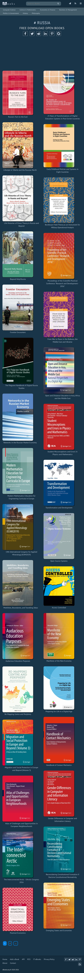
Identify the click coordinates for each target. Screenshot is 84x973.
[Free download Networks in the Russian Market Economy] (20, 417)
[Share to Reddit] (38, 35)
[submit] (58, 4)
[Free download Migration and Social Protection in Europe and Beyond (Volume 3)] (21, 743)
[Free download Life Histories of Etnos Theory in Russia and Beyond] (21, 198)
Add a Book (14, 959)
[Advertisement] (42, 53)
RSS (29, 959)
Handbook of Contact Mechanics (59, 765)
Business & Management (68, 10)
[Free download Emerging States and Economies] (59, 906)
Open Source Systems (59, 561)
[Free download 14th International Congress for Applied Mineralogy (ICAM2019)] (21, 527)
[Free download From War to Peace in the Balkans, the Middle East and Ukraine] (63, 314)
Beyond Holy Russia (18, 279)
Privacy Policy (49, 959)
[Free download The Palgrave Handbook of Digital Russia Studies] (21, 360)
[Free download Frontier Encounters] (17, 307)
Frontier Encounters (18, 332)
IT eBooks (37, 959)
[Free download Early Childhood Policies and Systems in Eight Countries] (63, 145)
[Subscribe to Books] (70, 3)
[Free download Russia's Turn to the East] (17, 93)
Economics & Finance (47, 10)
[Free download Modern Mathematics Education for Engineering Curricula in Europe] (21, 471)
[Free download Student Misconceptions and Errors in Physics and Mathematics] (63, 427)
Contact (13, 963)
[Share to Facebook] (25, 35)
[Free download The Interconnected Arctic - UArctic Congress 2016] (21, 855)
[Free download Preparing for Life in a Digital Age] (59, 688)
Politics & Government (11, 13)
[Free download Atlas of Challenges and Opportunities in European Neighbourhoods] (21, 799)
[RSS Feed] (75, 3)
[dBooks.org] (8, 5)
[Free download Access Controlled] (59, 586)
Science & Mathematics (28, 10)
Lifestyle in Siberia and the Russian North (20, 170)
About (4, 963)
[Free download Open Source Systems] (59, 536)
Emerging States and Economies (59, 930)
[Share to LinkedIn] (45, 35)
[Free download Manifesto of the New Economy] (59, 636)
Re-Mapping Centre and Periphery (18, 714)
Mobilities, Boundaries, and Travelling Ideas (20, 608)
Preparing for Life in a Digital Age (59, 711)
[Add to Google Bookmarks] (58, 35)
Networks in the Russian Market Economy (20, 442)
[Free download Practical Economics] (17, 909)
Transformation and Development (59, 507)
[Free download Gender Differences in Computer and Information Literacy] (63, 794)
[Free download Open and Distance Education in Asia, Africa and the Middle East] (63, 370)
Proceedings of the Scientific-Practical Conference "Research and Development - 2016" (62, 283)
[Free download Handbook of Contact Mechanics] (59, 740)
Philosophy (36, 13)
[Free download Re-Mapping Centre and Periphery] (17, 689)
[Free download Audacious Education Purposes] (17, 636)
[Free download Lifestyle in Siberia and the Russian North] (20, 145)
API (23, 959)
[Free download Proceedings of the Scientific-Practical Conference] (63, 256)
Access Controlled (59, 607)
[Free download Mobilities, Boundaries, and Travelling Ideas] (20, 583)
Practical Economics (18, 933)
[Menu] (81, 3)
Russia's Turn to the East (18, 117)
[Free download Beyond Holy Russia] (17, 254)
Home (4, 959)
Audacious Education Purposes (18, 661)
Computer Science (9, 10)
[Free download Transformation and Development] (59, 483)
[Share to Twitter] (32, 35)
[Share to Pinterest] (52, 35)
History (25, 13)
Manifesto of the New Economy (59, 661)
